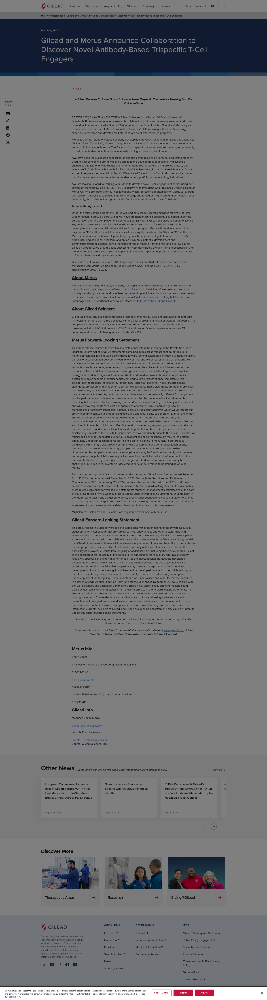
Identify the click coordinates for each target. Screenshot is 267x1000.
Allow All (204, 992)
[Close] (262, 992)
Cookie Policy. (14, 996)
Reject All (183, 992)
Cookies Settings (161, 992)
